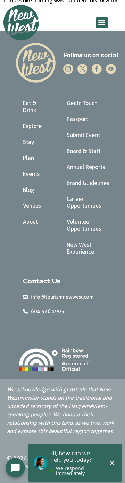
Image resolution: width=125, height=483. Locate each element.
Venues (32, 206)
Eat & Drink (29, 106)
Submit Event (83, 135)
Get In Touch (82, 103)
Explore (32, 126)
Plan (28, 158)
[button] (102, 22)
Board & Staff (84, 151)
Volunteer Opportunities (84, 225)
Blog (28, 190)
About (30, 222)
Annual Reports (86, 167)
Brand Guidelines (88, 183)
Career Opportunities (84, 202)
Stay (28, 142)
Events (31, 174)
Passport (77, 119)
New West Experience (80, 248)
